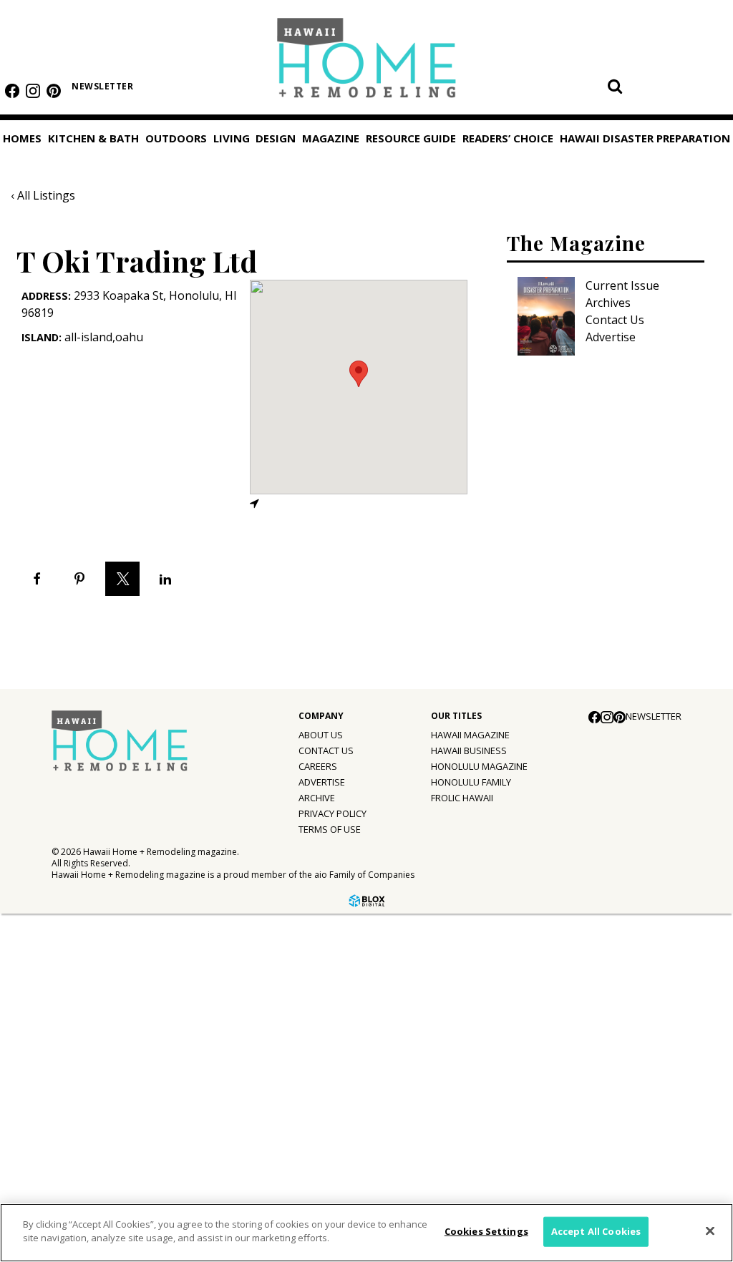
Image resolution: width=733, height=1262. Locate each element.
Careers (317, 766)
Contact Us (615, 320)
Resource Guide (54, 1046)
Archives (608, 302)
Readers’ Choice (55, 1079)
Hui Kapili (46, 956)
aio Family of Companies (364, 875)
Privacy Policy (332, 813)
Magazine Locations (75, 926)
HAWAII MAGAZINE (470, 734)
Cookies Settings (486, 1231)
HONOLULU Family (471, 782)
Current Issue (622, 285)
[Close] (710, 1230)
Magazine (330, 138)
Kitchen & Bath (93, 138)
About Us (320, 734)
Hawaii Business (469, 750)
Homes (22, 138)
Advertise (611, 337)
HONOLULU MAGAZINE (479, 766)
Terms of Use (329, 829)
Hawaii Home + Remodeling (367, 62)
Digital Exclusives (68, 1014)
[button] (359, 374)
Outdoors (176, 138)
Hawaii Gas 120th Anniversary (101, 985)
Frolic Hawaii (462, 797)
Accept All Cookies (596, 1231)
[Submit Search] (615, 86)
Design (276, 138)
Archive (316, 797)
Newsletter (102, 86)
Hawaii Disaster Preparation (56, 1120)
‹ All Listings (43, 195)
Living (231, 138)
